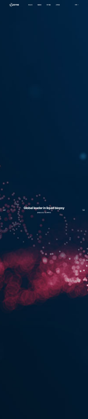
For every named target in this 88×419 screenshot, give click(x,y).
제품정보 (39, 5)
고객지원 (58, 5)
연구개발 (49, 5)
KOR (76, 5)
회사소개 (30, 5)
